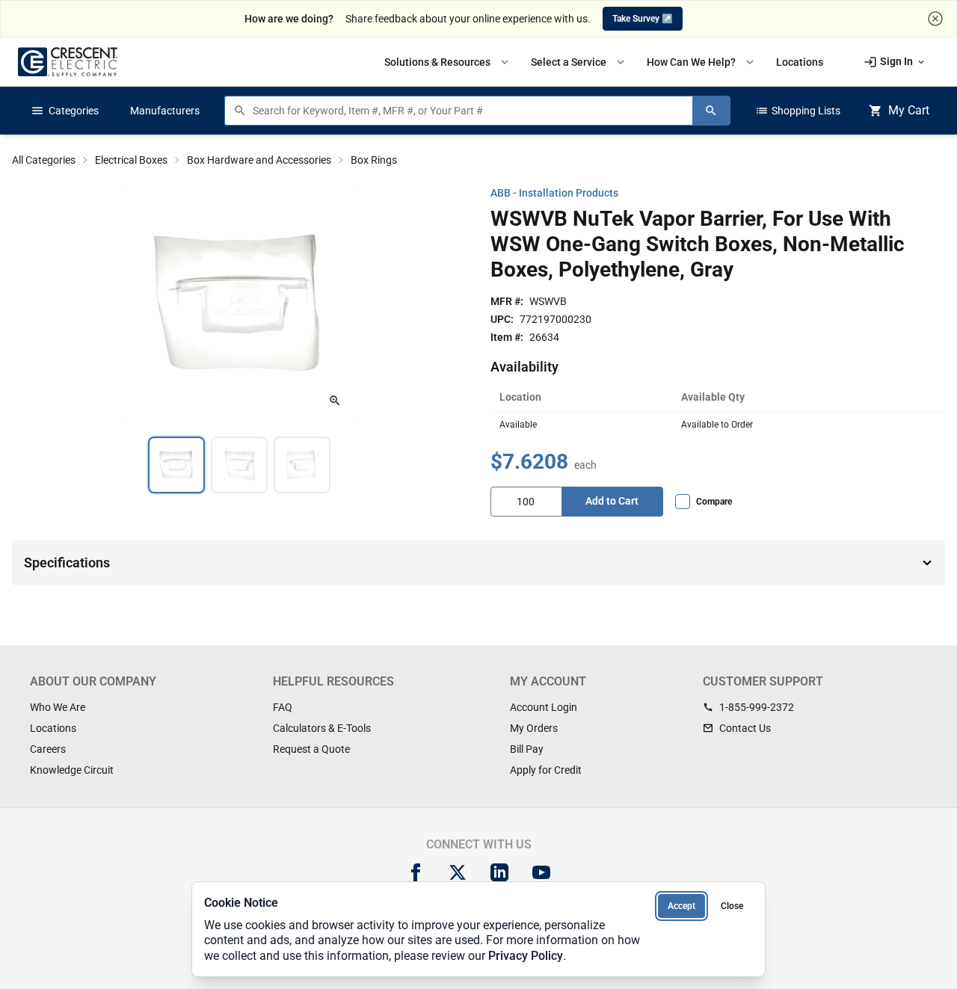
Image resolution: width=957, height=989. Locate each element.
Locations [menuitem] (799, 62)
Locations (53, 728)
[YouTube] (541, 872)
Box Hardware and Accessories (259, 160)
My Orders (534, 728)
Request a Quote (311, 749)
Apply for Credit (546, 770)
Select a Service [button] (579, 62)
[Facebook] (416, 872)
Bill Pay (527, 749)
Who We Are (57, 707)
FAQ (282, 707)
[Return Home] (67, 61)
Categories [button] (65, 110)
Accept (681, 906)
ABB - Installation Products (554, 193)
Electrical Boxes (131, 160)
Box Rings (374, 160)
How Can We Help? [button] (702, 62)
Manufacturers (165, 111)
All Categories (44, 160)
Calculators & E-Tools (322, 728)
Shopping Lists (797, 110)
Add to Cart (611, 501)
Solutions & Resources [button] (447, 62)
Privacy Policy (525, 956)
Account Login (543, 707)
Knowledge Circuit (72, 770)
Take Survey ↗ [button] (642, 18)
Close (732, 906)
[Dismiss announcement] (935, 19)
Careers (48, 749)
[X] (458, 872)
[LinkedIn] (499, 872)
